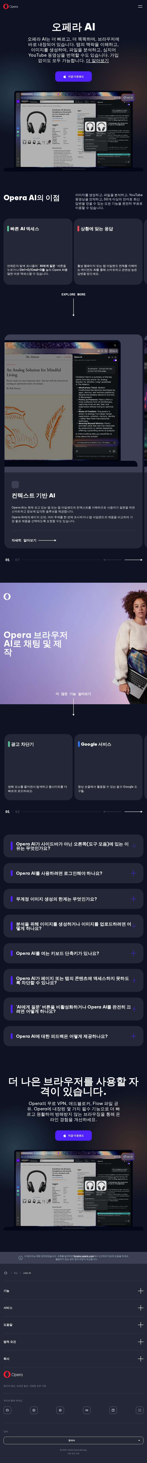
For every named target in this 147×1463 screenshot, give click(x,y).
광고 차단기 (22, 744)
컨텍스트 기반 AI (33, 495)
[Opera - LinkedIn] (113, 1410)
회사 (7, 1358)
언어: (140, 6)
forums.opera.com (84, 1256)
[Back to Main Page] (10, 6)
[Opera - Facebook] (7, 1410)
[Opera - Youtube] (87, 1410)
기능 (7, 1290)
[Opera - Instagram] (139, 1410)
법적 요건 (10, 1341)
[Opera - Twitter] (60, 1410)
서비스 (8, 1307)
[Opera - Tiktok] (34, 1410)
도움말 (8, 1324)
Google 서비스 (96, 744)
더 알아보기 (97, 60)
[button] (73, 76)
